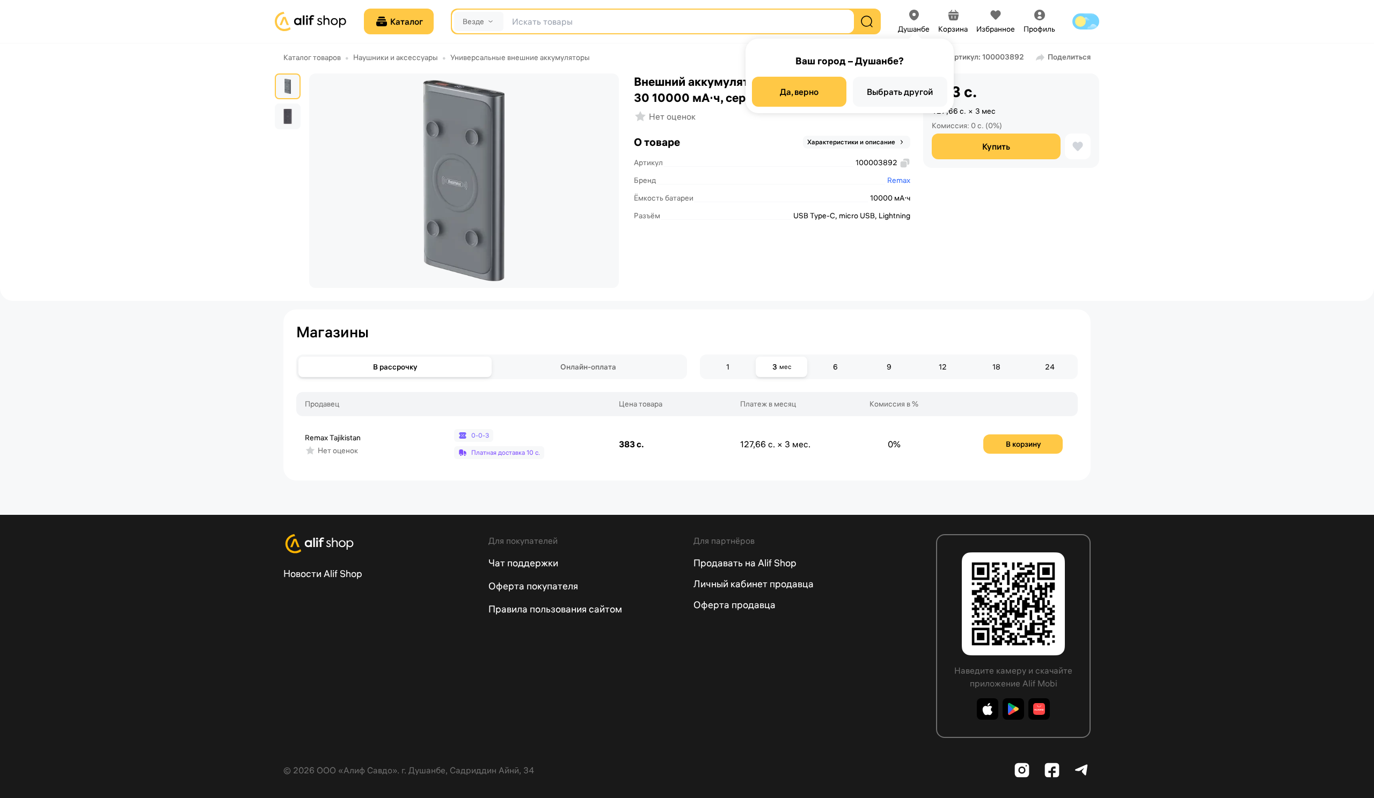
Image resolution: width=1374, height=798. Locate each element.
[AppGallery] (1039, 709)
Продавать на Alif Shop (744, 563)
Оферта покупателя (533, 586)
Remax (898, 180)
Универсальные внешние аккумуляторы (520, 57)
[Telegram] (1082, 770)
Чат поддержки (523, 563)
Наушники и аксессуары (395, 57)
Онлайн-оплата (588, 367)
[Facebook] (1052, 770)
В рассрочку (395, 367)
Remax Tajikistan (333, 437)
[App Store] (987, 709)
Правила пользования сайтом (555, 609)
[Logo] (379, 543)
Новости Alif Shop (322, 573)
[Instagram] (1021, 770)
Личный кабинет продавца (753, 584)
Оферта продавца (734, 604)
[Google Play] (1013, 709)
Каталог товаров (312, 57)
